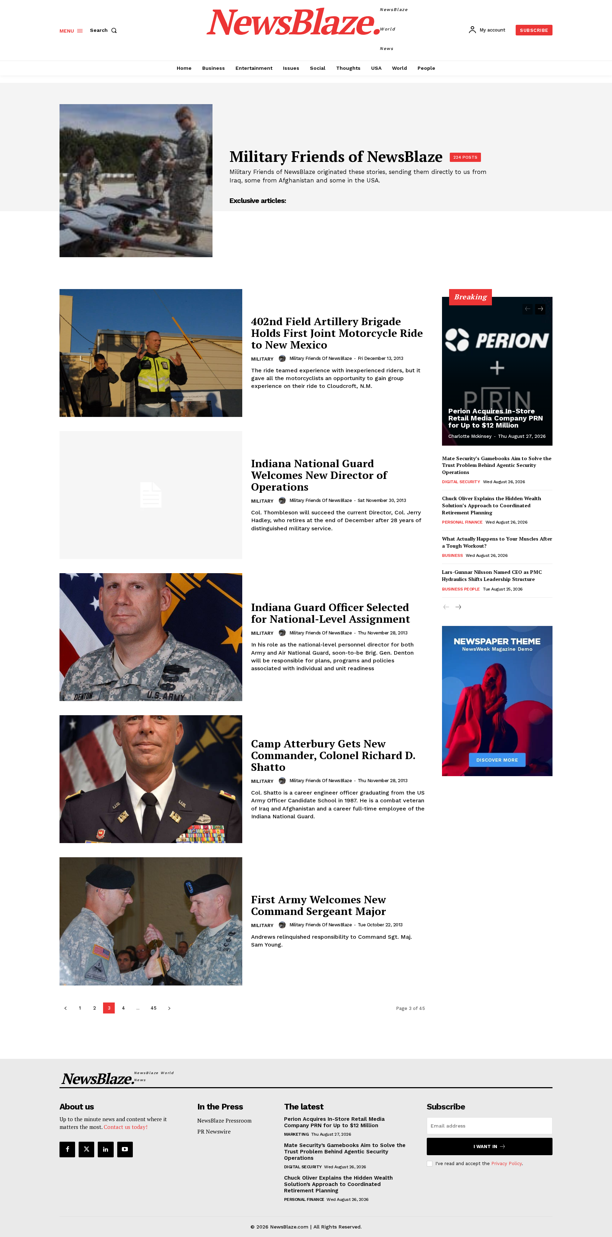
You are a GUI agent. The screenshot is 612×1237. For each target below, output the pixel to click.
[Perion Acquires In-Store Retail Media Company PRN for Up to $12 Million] (497, 371)
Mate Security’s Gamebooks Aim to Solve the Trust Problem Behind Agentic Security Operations (496, 465)
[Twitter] (86, 1149)
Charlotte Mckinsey (470, 436)
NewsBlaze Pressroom (224, 1120)
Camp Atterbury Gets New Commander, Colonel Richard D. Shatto (333, 755)
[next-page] (169, 1007)
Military (262, 359)
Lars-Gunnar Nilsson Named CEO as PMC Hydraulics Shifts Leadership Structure (492, 575)
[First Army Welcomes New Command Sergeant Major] (151, 921)
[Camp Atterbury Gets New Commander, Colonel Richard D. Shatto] (151, 779)
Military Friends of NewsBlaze (320, 358)
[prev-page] (65, 1007)
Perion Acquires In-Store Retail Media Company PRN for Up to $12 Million (495, 418)
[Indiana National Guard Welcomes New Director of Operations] (151, 495)
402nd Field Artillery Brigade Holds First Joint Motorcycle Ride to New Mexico (337, 333)
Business (452, 555)
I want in (485, 1146)
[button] (105, 30)
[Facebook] (67, 1149)
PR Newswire (214, 1131)
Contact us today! (125, 1126)
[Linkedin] (105, 1149)
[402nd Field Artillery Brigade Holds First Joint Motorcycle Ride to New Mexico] (151, 353)
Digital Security (461, 481)
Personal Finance (462, 522)
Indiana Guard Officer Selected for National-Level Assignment (330, 613)
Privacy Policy (506, 1163)
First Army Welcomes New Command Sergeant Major (318, 905)
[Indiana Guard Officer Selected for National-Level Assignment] (151, 637)
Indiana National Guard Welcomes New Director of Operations (319, 475)
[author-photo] (283, 358)
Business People (461, 589)
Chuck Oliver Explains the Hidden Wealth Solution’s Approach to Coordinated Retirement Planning (491, 505)
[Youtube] (125, 1149)
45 (154, 1008)
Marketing (296, 1134)
